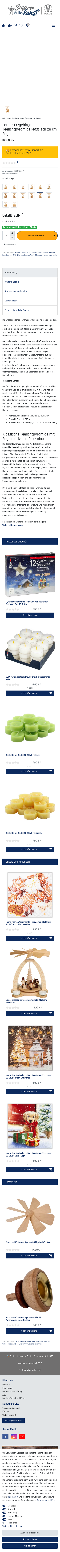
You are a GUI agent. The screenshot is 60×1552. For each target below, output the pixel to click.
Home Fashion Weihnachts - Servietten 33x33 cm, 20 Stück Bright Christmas (28, 1076)
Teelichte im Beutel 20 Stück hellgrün (23, 755)
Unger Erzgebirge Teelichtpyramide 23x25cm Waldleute (26, 1001)
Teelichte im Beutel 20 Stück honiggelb (24, 833)
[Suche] (15, 25)
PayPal (10, 1519)
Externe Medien (15, 1516)
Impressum (7, 1388)
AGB (4, 1394)
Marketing (12, 1512)
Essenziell (12, 1505)
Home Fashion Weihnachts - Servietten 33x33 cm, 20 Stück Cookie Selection (28, 923)
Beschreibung (11, 272)
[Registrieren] (10, 25)
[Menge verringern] (12, 238)
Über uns (6, 1384)
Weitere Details (12, 281)
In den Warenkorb (36, 235)
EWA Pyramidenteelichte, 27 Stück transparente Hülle (28, 678)
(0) (18, 162)
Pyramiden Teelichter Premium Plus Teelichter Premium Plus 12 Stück (27, 603)
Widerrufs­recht (9, 1415)
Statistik (11, 1509)
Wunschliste (11, 244)
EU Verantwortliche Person (17, 310)
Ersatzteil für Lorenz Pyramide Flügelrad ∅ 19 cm (28, 1242)
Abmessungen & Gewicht (16, 291)
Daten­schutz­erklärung (12, 1391)
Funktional (12, 1522)
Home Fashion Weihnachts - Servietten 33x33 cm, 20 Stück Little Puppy (28, 1154)
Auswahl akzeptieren (30, 1532)
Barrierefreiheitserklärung (14, 1398)
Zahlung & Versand (11, 1408)
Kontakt (6, 1411)
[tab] (30, 272)
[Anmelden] (3, 25)
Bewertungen (11, 300)
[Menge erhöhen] (12, 233)
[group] (30, 575)
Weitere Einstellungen (12, 1526)
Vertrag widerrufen (13, 1420)
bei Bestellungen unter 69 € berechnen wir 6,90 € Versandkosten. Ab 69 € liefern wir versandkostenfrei (26, 1342)
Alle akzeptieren (30, 1539)
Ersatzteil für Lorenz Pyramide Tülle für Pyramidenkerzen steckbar (24, 1318)
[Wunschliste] (21, 25)
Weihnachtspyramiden (12, 525)
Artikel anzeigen (30, 615)
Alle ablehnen (30, 1545)
